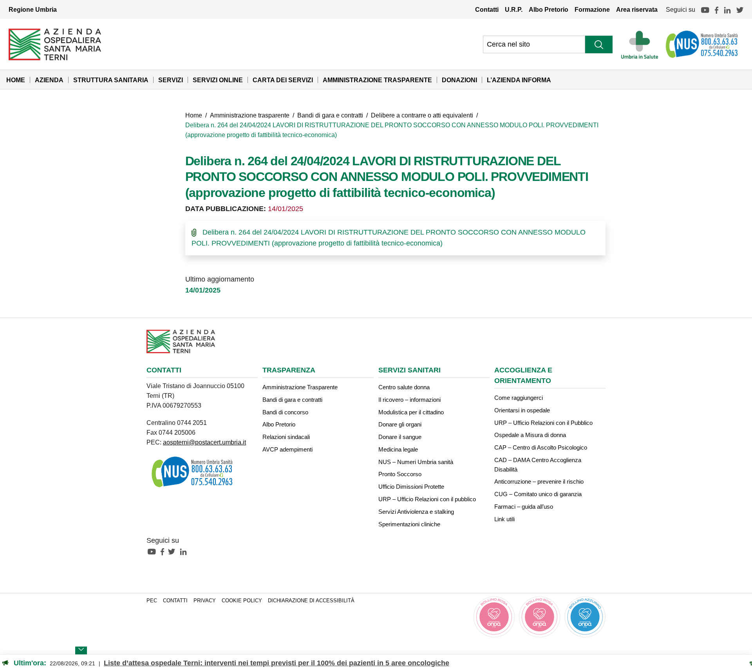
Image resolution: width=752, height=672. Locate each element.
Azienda (49, 80)
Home (15, 80)
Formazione (592, 9)
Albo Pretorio (548, 9)
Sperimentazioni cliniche (409, 524)
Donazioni (459, 80)
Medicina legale (398, 449)
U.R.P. (513, 9)
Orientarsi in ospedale (522, 410)
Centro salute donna (404, 387)
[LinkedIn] (727, 9)
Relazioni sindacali (286, 437)
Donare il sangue (399, 437)
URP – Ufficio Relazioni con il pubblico (427, 499)
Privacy (204, 600)
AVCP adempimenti (287, 449)
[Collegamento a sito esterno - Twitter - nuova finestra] (173, 551)
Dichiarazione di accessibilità (311, 600)
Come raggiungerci (518, 397)
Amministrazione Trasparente (377, 80)
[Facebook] (716, 9)
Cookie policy (242, 600)
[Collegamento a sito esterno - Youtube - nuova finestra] (153, 551)
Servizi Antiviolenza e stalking (416, 511)
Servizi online (218, 80)
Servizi (170, 80)
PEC (151, 600)
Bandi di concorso (285, 412)
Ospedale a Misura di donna (530, 435)
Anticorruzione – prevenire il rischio (539, 481)
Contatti (487, 9)
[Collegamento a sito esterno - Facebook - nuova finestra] (164, 551)
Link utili (504, 519)
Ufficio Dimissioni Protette (411, 486)
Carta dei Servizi (283, 80)
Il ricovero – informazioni (409, 399)
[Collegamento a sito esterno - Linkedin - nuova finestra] (185, 551)
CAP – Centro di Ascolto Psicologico (540, 447)
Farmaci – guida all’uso (523, 506)
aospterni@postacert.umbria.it (204, 442)
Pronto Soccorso (399, 474)
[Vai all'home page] (55, 44)
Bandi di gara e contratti (330, 115)
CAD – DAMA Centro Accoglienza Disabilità (537, 465)
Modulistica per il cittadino (411, 412)
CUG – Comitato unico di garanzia (538, 494)
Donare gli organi (399, 424)
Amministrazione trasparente (249, 115)
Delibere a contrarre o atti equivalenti (422, 115)
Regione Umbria (33, 9)
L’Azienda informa (519, 80)
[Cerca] (599, 44)
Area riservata (637, 9)
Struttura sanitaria (110, 80)
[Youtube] (705, 9)
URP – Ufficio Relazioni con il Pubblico (543, 422)
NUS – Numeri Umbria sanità (415, 462)
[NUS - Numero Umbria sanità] (702, 44)
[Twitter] (739, 9)
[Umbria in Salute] (641, 44)
